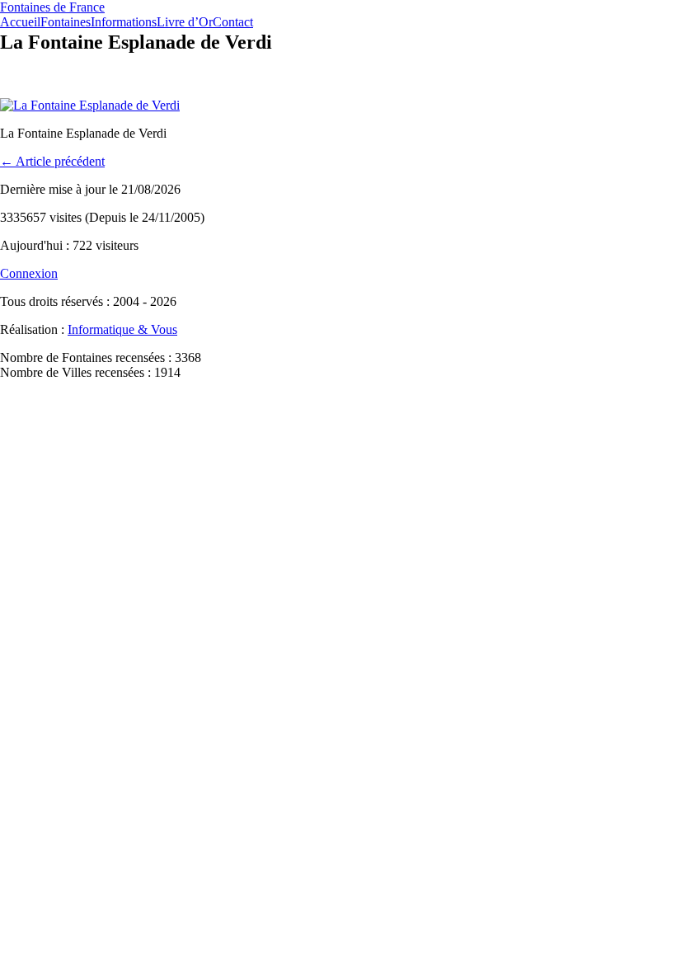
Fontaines (65, 22)
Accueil (20, 22)
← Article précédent (52, 161)
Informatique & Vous (122, 329)
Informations (124, 22)
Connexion (29, 273)
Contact (233, 22)
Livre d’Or (185, 22)
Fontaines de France (52, 7)
